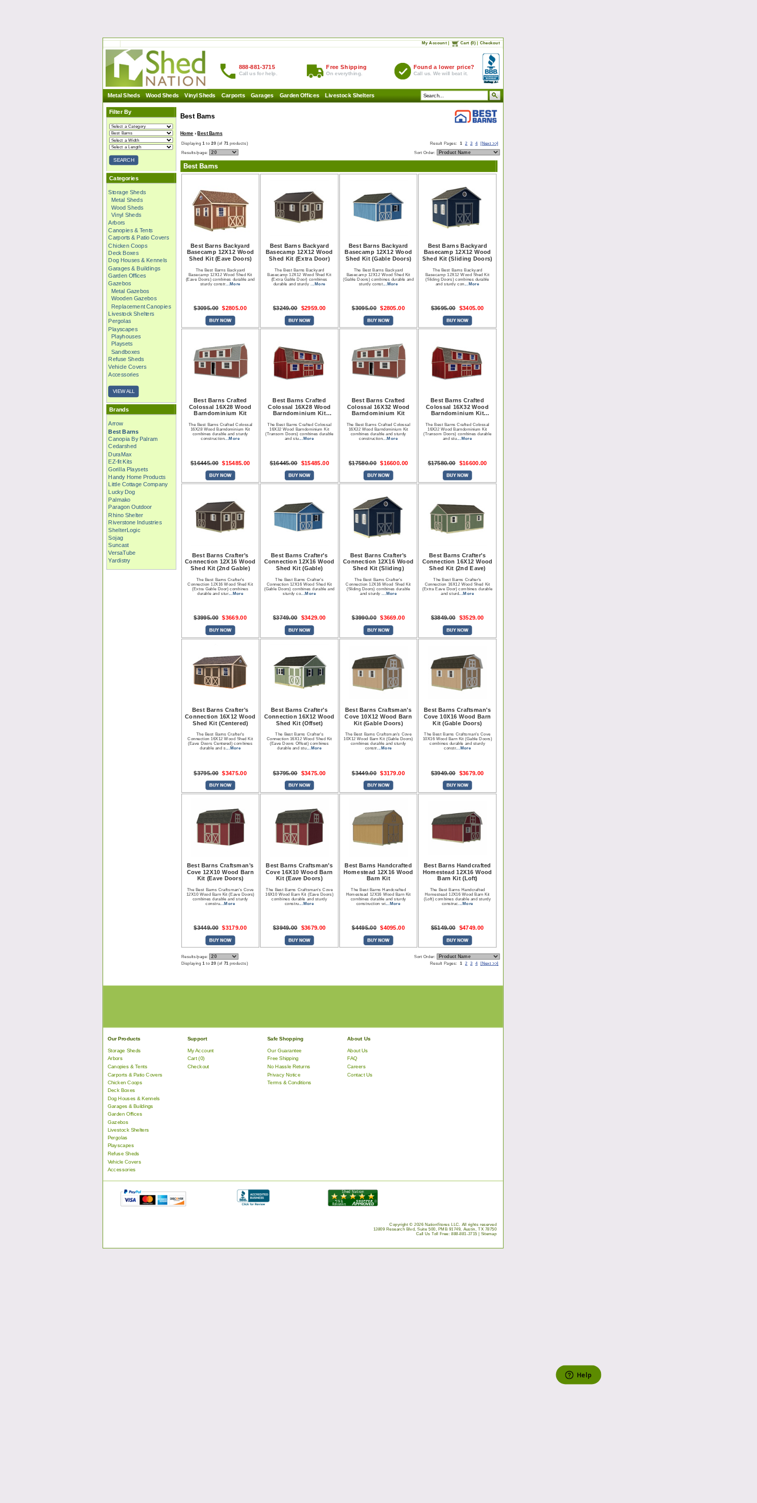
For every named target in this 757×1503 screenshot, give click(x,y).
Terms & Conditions (289, 1082)
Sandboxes (125, 351)
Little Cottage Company (137, 484)
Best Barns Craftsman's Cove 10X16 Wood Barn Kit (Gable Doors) (457, 716)
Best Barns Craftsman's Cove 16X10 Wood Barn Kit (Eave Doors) (299, 871)
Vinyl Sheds (199, 95)
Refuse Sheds (126, 359)
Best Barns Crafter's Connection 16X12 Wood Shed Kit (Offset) (299, 716)
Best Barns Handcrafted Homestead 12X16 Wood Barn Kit (378, 871)
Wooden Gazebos (133, 298)
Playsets (121, 343)
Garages (262, 95)
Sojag (115, 537)
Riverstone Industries (135, 522)
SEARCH (123, 160)
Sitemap (488, 1233)
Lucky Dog (121, 492)
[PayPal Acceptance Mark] (152, 1203)
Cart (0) (467, 42)
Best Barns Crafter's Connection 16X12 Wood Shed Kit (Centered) (220, 716)
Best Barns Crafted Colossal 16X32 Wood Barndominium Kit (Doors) (457, 407)
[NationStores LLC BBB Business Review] (252, 1203)
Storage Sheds (127, 192)
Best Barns (209, 132)
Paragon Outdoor (130, 507)
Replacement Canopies (140, 306)
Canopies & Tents (130, 230)
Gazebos (119, 283)
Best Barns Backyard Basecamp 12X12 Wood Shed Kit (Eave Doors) (220, 252)
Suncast (118, 545)
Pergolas (119, 321)
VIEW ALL (123, 391)
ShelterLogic (124, 529)
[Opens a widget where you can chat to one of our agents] (578, 1375)
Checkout (489, 42)
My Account (433, 42)
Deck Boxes (123, 252)
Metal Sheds (123, 95)
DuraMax (119, 454)
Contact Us (360, 1074)
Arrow (115, 423)
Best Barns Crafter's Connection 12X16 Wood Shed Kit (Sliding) (378, 561)
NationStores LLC (441, 1224)
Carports (233, 95)
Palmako (119, 499)
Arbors (116, 222)
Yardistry (119, 560)
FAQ (352, 1058)
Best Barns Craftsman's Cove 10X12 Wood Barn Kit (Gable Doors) (378, 716)
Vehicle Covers (127, 367)
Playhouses (126, 336)
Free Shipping (282, 1058)
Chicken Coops (127, 245)
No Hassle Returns (289, 1066)
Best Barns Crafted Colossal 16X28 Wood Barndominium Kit (220, 407)
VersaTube (121, 553)
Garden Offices (299, 95)
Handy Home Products (136, 476)
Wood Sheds (162, 95)
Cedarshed (122, 446)
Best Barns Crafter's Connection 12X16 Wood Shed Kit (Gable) (299, 561)
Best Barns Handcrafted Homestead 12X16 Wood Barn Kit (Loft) (457, 871)
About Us (357, 1050)
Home (186, 132)
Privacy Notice (283, 1074)
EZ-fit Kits (120, 461)
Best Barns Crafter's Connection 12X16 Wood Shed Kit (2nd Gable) (220, 561)
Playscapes (122, 329)
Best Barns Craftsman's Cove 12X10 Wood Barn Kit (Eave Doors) (220, 871)
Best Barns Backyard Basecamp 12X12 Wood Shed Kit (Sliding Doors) (457, 252)
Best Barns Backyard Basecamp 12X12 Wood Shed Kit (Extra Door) (299, 252)
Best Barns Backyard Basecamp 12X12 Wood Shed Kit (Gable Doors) (378, 252)
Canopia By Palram (132, 439)
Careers (356, 1066)
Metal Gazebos (130, 290)
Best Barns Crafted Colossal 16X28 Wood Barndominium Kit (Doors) (299, 407)
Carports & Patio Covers (138, 237)
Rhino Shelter (125, 514)
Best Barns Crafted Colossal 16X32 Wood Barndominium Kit (378, 407)
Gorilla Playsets (128, 469)
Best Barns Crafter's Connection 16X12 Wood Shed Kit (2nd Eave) (457, 561)
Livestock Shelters (349, 95)
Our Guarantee (284, 1050)
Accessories (123, 374)
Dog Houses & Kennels (137, 260)
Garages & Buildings (134, 268)
